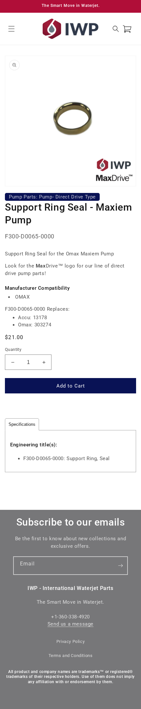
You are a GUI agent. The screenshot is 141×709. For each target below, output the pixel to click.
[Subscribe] (120, 565)
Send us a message (70, 624)
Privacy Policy (70, 641)
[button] (11, 28)
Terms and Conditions (71, 655)
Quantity (13, 349)
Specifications (22, 424)
